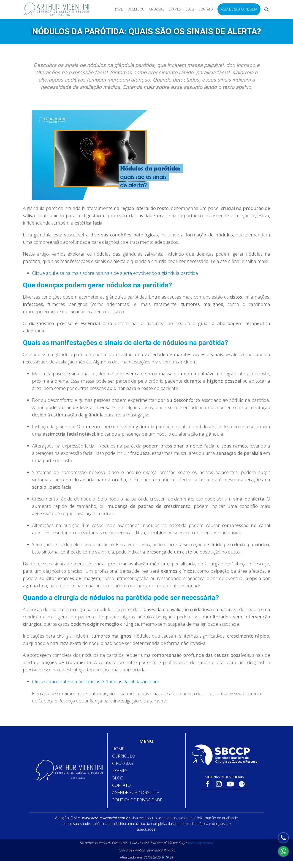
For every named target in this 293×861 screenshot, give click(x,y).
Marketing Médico (200, 842)
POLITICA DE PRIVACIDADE (137, 800)
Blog (189, 9)
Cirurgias (156, 9)
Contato (205, 9)
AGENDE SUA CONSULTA (135, 792)
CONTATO (121, 785)
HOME (118, 748)
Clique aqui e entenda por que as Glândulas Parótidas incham (95, 681)
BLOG (117, 778)
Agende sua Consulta (239, 9)
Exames (175, 9)
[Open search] (266, 9)
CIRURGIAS (122, 763)
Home (118, 9)
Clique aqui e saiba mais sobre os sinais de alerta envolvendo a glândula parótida (115, 273)
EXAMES (120, 770)
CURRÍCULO (123, 756)
